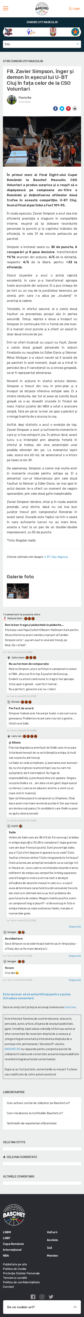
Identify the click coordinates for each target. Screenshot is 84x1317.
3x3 (49, 1248)
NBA (6, 1255)
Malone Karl (15, 618)
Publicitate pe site (15, 1264)
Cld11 (14, 826)
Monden (52, 1255)
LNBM (7, 1232)
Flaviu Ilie (25, 97)
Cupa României (13, 1244)
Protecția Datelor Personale (21, 1273)
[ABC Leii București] (31, 31)
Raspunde (75, 926)
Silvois (15, 701)
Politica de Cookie (14, 1269)
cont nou (70, 1007)
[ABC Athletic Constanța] (8, 31)
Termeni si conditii (15, 1278)
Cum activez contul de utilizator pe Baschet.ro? (38, 1103)
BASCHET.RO (13, 1049)
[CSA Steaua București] (75, 31)
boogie (12, 932)
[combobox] (42, 44)
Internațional (12, 1250)
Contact (8, 1287)
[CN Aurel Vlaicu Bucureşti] (53, 31)
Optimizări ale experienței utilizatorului (31, 1123)
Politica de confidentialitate (21, 1282)
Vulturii (52, 1232)
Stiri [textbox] (7, 44)
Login (76, 8)
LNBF (6, 1238)
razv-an (16, 736)
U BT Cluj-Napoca (56, 557)
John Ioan (17, 657)
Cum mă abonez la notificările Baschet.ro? (35, 1113)
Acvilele (52, 1240)
